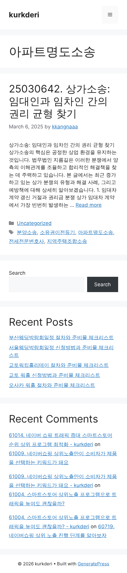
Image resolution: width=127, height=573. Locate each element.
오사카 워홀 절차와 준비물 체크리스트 (52, 385)
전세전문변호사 (26, 241)
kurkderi (24, 14)
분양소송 (27, 232)
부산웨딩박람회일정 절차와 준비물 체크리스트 (61, 337)
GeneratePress (93, 564)
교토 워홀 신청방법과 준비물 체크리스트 (54, 375)
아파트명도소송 (95, 232)
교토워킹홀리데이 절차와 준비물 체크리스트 (59, 365)
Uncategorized (34, 223)
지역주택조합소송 (67, 241)
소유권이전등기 (57, 232)
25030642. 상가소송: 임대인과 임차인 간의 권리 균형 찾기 (59, 101)
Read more (89, 205)
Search (17, 273)
